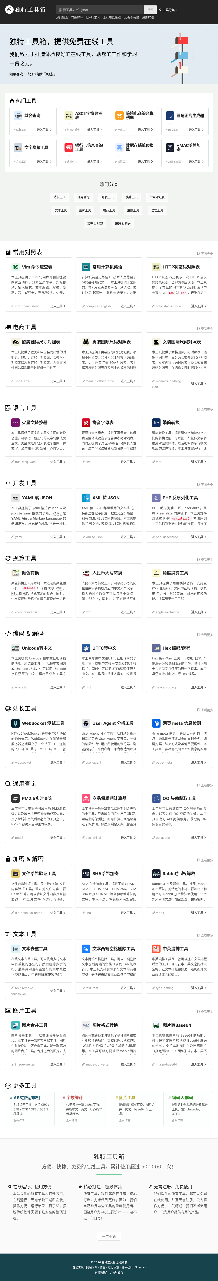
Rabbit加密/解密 (179, 874)
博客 (102, 1267)
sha (88, 913)
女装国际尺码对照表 (182, 342)
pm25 (19, 837)
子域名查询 (116, 1272)
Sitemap (140, 1267)
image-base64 (166, 1064)
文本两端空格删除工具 (113, 949)
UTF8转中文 (104, 648)
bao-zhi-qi (93, 837)
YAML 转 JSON (37, 498)
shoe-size (22, 381)
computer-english (98, 306)
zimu (88, 462)
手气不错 (109, 1236)
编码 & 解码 (123, 223)
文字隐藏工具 (36, 148)
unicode (20, 687)
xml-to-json (94, 537)
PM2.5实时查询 (37, 798)
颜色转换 (30, 573)
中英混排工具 (175, 949)
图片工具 (85, 210)
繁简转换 (171, 423)
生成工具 (133, 210)
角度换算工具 (175, 573)
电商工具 (109, 210)
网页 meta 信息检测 (182, 723)
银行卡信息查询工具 (89, 148)
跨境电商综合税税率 (139, 116)
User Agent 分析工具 (113, 723)
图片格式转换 (105, 1025)
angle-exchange (167, 612)
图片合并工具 (34, 1025)
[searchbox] (100, 9)
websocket (22, 762)
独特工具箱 (109, 1262)
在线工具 (78, 1267)
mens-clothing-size (99, 381)
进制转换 (148, 17)
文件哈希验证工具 (39, 874)
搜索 (150, 9)
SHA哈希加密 (105, 874)
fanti (158, 462)
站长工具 (59, 197)
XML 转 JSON (106, 498)
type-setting (164, 988)
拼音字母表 (103, 423)
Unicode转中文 (37, 648)
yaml (18, 537)
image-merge (24, 1064)
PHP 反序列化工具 (180, 498)
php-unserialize (166, 537)
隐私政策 (127, 1267)
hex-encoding (165, 687)
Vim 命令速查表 (37, 267)
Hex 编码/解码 (177, 648)
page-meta (163, 762)
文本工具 (61, 210)
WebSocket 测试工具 (43, 723)
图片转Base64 (177, 1025)
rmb (88, 612)
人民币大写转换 (107, 573)
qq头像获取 (131, 17)
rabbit (159, 913)
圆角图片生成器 (190, 116)
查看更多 (206, 253)
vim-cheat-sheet (26, 306)
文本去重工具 (34, 949)
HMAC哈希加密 (188, 148)
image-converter (97, 1064)
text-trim (91, 988)
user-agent (93, 762)
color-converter (25, 612)
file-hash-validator (28, 913)
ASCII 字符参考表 (88, 116)
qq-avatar (162, 837)
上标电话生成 (112, 17)
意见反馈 (113, 1267)
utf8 (88, 687)
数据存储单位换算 (139, 148)
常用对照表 (157, 197)
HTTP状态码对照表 (181, 267)
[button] (168, 9)
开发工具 (107, 197)
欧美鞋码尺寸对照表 (41, 342)
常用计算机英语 (107, 267)
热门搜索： (63, 17)
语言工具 (157, 210)
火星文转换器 (34, 423)
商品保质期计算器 (109, 798)
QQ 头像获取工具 (179, 798)
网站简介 (91, 1267)
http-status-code (168, 306)
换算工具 (132, 197)
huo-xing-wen (25, 462)
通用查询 (83, 197)
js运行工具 (93, 17)
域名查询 (32, 116)
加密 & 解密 (95, 223)
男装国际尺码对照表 (111, 342)
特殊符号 (77, 17)
